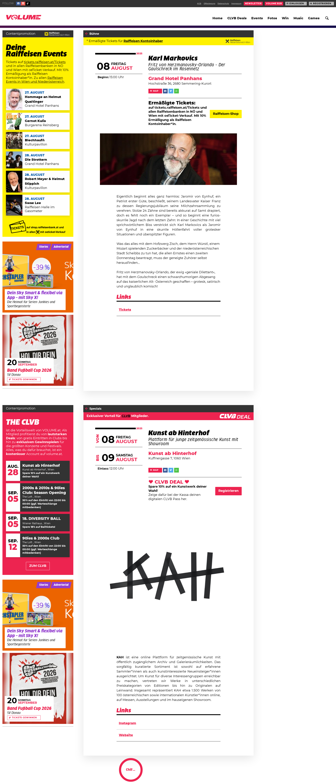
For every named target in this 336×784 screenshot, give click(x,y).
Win (285, 18)
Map (156, 91)
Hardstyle (233, 773)
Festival (95, 773)
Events (257, 18)
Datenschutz (223, 4)
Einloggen (296, 3)
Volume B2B (274, 3)
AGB (199, 4)
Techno (247, 773)
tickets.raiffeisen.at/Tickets (45, 62)
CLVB (126, 416)
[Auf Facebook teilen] (165, 91)
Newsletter (253, 3)
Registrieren (322, 3)
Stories (43, 247)
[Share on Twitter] (171, 91)
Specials (95, 408)
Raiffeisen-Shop (226, 114)
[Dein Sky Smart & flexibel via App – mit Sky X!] (37, 277)
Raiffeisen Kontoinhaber (143, 41)
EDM (220, 773)
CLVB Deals (237, 18)
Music (298, 18)
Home (217, 18)
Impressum (236, 4)
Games (314, 18)
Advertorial (61, 247)
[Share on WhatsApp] (176, 91)
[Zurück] (87, 34)
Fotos (272, 18)
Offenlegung (209, 4)
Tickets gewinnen (24, 379)
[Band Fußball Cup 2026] (37, 350)
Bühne (94, 33)
